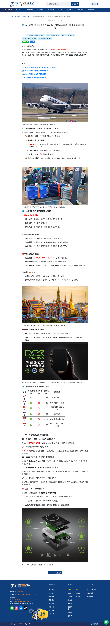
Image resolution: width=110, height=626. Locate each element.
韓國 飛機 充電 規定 (67, 35)
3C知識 (24, 17)
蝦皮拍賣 (90, 593)
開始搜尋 (75, 4)
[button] (94, 4)
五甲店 (77, 593)
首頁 (11, 17)
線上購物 (51, 590)
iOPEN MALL (91, 590)
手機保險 (80, 10)
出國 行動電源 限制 (45, 38)
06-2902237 (22, 591)
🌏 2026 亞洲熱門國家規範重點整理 (35, 70)
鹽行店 (70, 616)
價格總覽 (30, 10)
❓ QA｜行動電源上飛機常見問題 (34, 77)
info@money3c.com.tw (23, 601)
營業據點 (91, 10)
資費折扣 (40, 10)
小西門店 (70, 608)
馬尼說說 (19, 10)
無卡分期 (70, 10)
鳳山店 (77, 596)
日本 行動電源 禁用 (52, 35)
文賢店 (70, 596)
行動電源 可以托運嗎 (30, 38)
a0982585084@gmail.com (27, 594)
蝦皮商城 (90, 596)
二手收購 (60, 10)
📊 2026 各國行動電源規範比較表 (34, 74)
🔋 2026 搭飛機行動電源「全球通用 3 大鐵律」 (39, 67)
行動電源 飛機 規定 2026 (36, 35)
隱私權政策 (94, 624)
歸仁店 (70, 600)
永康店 (70, 603)
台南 (69, 590)
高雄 (76, 590)
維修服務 (51, 10)
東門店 (70, 593)
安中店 (70, 612)
